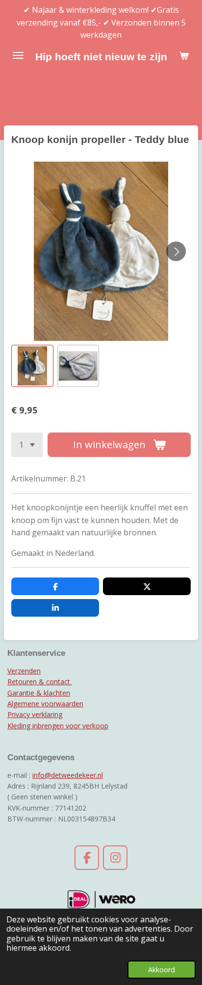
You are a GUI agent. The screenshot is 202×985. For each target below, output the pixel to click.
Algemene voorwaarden (45, 703)
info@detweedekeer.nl (67, 775)
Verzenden (24, 670)
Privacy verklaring (34, 714)
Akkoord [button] (161, 969)
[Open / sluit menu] (18, 55)
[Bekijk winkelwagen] (184, 55)
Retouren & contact (39, 681)
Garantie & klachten (38, 692)
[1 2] (27, 444)
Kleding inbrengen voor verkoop (57, 725)
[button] (32, 366)
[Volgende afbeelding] (176, 251)
